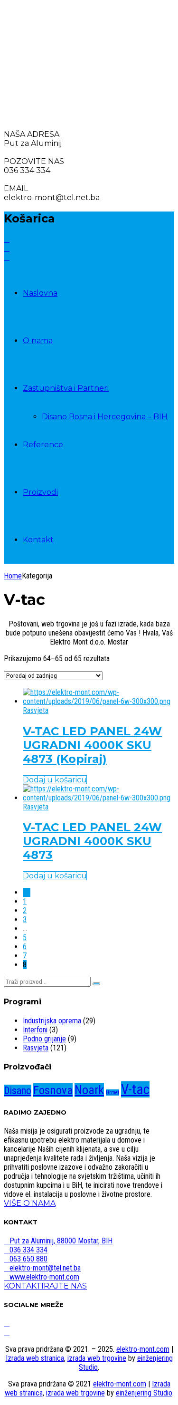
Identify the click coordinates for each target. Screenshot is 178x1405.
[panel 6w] (98, 701)
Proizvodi (40, 492)
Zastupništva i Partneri (66, 388)
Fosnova (53, 1090)
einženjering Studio (144, 1392)
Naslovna (40, 293)
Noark (89, 1090)
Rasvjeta (35, 710)
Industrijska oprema (52, 1020)
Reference (43, 444)
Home (13, 575)
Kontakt (38, 539)
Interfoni (35, 1029)
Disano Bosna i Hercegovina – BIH (105, 416)
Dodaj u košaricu (55, 779)
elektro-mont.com (142, 1349)
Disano (17, 1091)
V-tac (135, 1089)
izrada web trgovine (96, 1358)
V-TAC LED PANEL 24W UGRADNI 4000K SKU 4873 (92, 841)
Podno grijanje (44, 1038)
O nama (38, 340)
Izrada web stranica (35, 1358)
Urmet (112, 1092)
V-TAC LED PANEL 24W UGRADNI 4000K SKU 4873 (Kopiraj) (92, 745)
